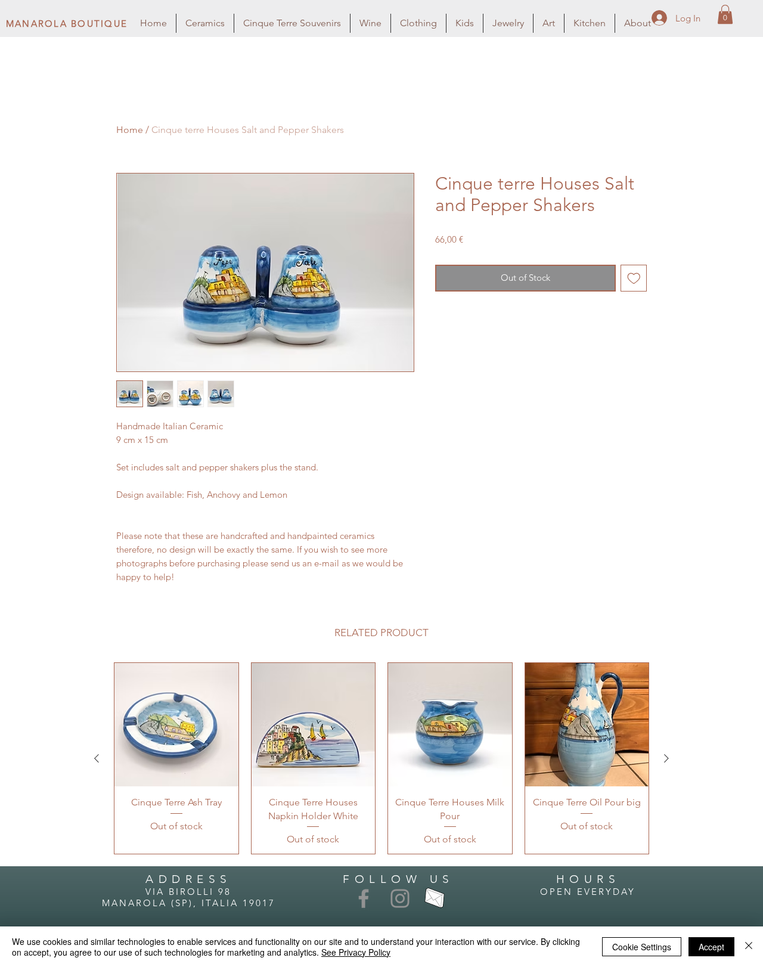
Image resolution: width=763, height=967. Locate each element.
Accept (711, 947)
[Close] (749, 946)
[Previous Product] (96, 758)
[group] (381, 758)
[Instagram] (399, 898)
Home (129, 129)
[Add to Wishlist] (634, 278)
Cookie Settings (641, 947)
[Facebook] (363, 898)
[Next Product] (666, 758)
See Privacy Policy (355, 952)
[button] (725, 14)
